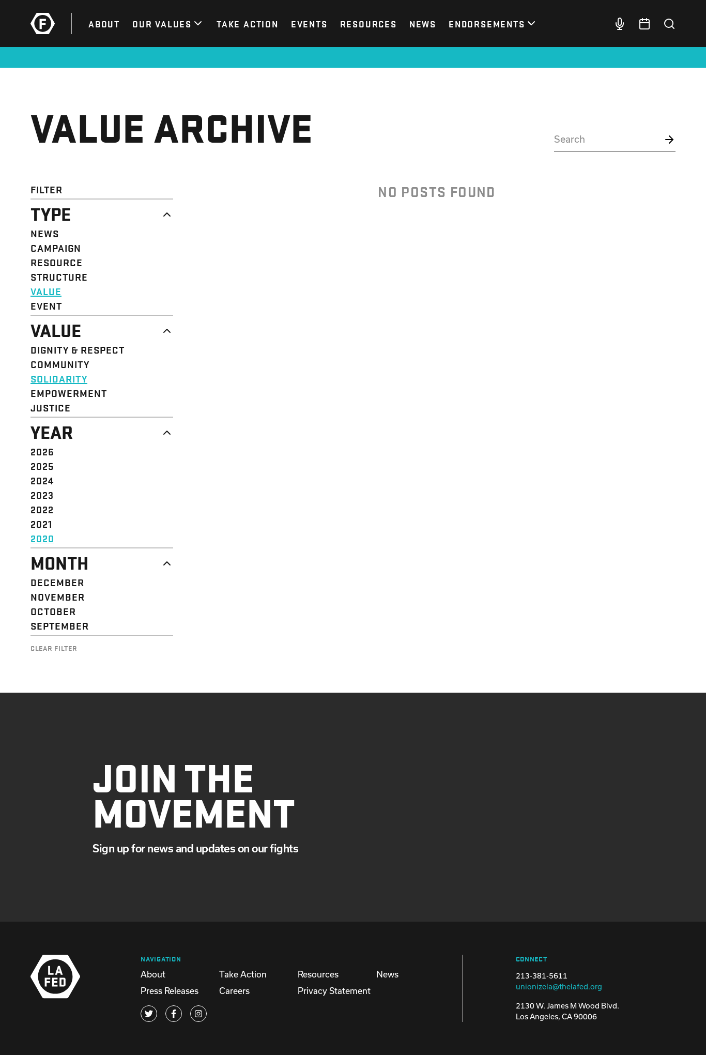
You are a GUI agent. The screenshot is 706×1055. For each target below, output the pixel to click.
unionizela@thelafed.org (559, 986)
